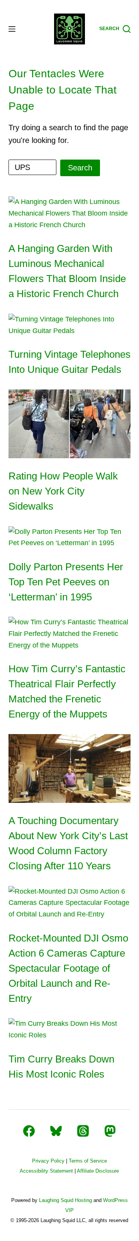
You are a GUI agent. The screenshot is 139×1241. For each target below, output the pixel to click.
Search (80, 167)
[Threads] (83, 1131)
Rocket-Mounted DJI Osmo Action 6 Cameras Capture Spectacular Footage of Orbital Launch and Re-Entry (68, 968)
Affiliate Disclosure (98, 1171)
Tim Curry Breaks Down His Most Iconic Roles (61, 1066)
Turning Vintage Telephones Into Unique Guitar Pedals (69, 361)
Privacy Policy (48, 1161)
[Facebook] (29, 1131)
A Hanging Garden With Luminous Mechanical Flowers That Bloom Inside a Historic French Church (67, 271)
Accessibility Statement (46, 1171)
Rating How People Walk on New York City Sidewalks (63, 491)
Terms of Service (88, 1161)
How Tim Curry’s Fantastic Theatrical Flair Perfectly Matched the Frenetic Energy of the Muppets (66, 691)
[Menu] (11, 29)
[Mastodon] (110, 1131)
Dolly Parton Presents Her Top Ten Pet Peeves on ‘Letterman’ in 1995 (65, 582)
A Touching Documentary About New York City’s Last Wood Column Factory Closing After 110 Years (68, 843)
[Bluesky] (56, 1131)
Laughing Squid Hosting (65, 1200)
